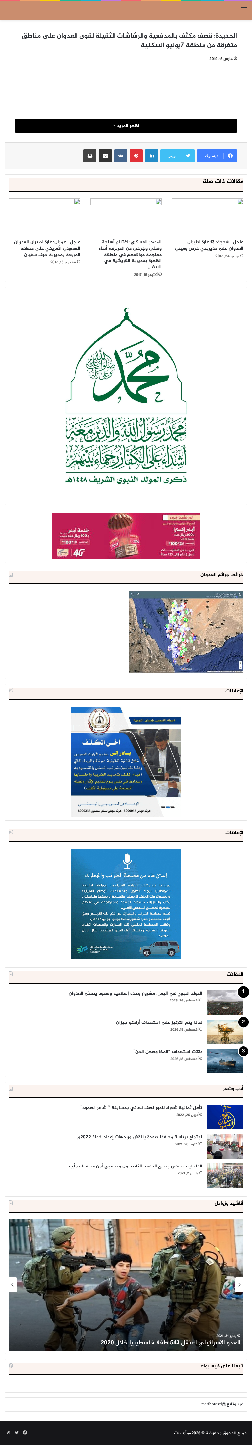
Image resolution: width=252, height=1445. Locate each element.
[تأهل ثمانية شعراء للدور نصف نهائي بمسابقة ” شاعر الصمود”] (225, 1117)
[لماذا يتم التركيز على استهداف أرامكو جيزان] (225, 1032)
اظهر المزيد (127, 126)
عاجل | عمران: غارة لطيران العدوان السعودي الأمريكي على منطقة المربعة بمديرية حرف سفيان (47, 248)
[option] (126, 1285)
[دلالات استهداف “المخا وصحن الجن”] (225, 1061)
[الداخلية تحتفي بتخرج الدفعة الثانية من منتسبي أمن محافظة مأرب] (225, 1175)
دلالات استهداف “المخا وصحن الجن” (167, 1052)
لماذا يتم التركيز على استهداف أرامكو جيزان (159, 1022)
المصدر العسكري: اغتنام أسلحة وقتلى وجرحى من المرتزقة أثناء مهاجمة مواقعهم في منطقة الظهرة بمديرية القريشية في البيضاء (130, 254)
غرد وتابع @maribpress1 (222, 1404)
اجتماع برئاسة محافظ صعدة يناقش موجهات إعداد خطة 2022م (139, 1137)
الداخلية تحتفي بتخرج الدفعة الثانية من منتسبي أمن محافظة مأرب (135, 1166)
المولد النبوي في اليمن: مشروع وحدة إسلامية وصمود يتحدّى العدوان (135, 993)
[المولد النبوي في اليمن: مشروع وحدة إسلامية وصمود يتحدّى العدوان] (225, 1002)
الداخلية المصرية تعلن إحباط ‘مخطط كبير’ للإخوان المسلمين (163, 1343)
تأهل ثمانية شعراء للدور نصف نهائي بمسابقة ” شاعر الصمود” (141, 1108)
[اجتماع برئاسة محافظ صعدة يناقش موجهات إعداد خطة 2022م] (225, 1146)
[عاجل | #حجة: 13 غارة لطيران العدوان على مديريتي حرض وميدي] (207, 217)
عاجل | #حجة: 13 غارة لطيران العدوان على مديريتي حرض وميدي (209, 245)
